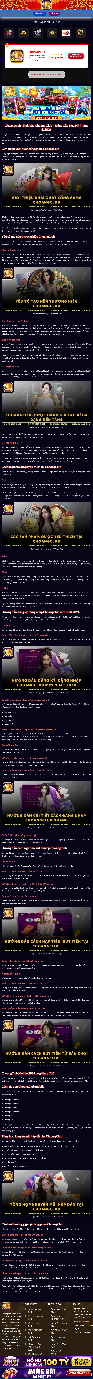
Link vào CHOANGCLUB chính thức (76, 56)
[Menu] (3, 5)
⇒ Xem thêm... (12, 1348)
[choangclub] (46, 5)
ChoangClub (72, 137)
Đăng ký (30, 642)
